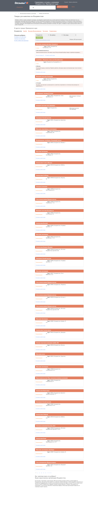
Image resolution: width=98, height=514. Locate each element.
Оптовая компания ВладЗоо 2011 (45, 425)
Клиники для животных (20, 36)
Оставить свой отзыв (50, 55)
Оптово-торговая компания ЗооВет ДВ (47, 342)
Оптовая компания (41, 186)
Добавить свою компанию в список (43, 40)
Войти (73, 6)
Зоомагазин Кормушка (42, 390)
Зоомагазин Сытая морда (43, 330)
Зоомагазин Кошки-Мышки (44, 247)
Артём (25, 31)
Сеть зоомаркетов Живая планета (46, 462)
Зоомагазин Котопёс (42, 223)
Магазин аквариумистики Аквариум (47, 44)
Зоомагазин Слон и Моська (44, 162)
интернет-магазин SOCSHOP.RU (45, 105)
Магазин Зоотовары (42, 319)
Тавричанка (53, 31)
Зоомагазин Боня (41, 438)
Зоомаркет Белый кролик (43, 117)
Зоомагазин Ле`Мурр (42, 175)
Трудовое (45, 31)
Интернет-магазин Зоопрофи (44, 76)
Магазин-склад (40, 354)
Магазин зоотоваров (42, 234)
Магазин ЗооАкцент (42, 151)
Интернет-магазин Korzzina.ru (45, 210)
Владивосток (20, 7)
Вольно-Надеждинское (34, 31)
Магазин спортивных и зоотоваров (46, 129)
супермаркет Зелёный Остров (44, 93)
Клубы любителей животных (21, 40)
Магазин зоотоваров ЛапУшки (45, 449)
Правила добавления (73, 2)
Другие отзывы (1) (40, 55)
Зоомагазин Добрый (42, 414)
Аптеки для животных (19, 38)
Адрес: (45, 46)
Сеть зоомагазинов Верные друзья (46, 199)
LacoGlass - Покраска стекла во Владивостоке (49, 59)
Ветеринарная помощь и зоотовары (28, 13)
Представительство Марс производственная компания (52, 378)
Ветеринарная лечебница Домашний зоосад (48, 140)
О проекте (66, 2)
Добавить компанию (62, 6)
